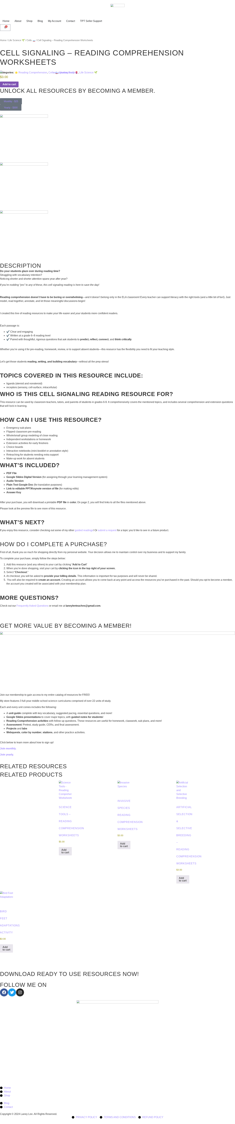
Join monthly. (8, 748)
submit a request (107, 530)
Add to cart (65, 851)
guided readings (84, 530)
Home (3, 40)
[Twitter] (12, 992)
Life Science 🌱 (16, 40)
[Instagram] (20, 992)
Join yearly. (7, 754)
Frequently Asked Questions (32, 605)
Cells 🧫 (31, 40)
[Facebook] (4, 992)
